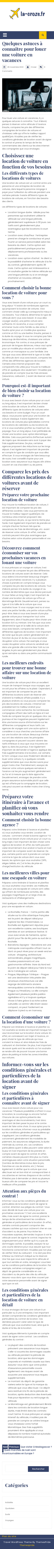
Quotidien (9, 1508)
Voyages (9, 1520)
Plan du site (9, 1536)
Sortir (7, 1514)
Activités (9, 1502)
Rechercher (38, 1468)
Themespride (27, 1545)
